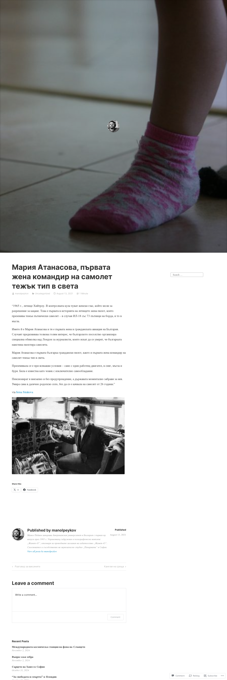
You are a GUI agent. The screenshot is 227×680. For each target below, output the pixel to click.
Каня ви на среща (114, 567)
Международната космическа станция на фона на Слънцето (48, 647)
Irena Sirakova (24, 392)
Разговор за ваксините (25, 567)
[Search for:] (186, 274)
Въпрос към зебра (22, 657)
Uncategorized (42, 293)
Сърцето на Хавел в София (28, 667)
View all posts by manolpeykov (42, 551)
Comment (115, 617)
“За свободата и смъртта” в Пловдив (34, 677)
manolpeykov (22, 293)
